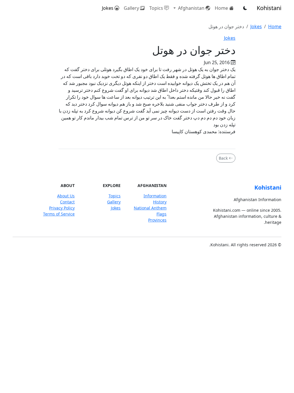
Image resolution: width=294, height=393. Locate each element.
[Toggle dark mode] (245, 8)
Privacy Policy (62, 208)
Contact (67, 202)
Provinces (157, 220)
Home (221, 8)
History (160, 202)
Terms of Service (59, 214)
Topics (156, 8)
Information (155, 196)
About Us (66, 196)
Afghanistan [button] (190, 8)
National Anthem (150, 208)
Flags (161, 214)
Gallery (131, 8)
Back (223, 158)
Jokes (107, 8)
